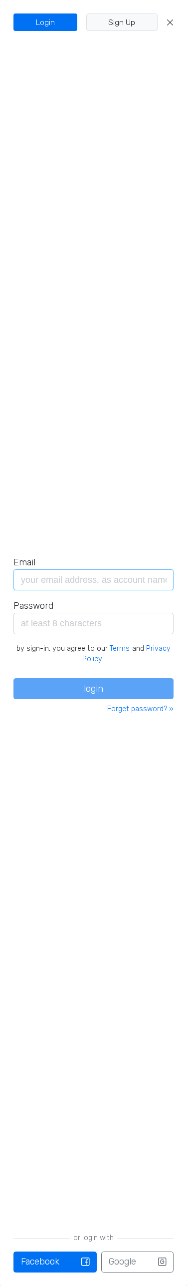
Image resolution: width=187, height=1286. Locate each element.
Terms (120, 648)
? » (140, 709)
